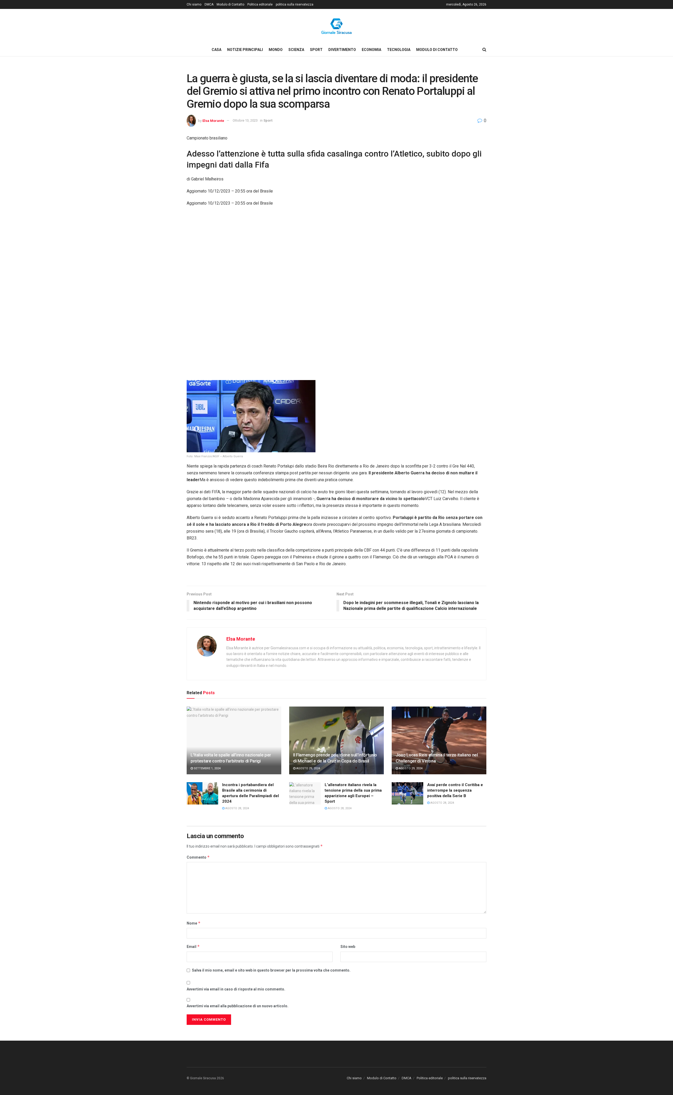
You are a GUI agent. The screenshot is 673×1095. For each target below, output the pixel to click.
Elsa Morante (213, 120)
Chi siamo (194, 4)
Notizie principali (245, 50)
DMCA (209, 4)
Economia (371, 50)
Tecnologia (398, 50)
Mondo (276, 50)
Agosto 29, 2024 (307, 768)
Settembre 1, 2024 (207, 768)
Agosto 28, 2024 (237, 808)
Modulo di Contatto (230, 4)
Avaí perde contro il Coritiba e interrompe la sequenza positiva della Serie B (455, 790)
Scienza (296, 50)
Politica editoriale (260, 4)
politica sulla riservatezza (294, 4)
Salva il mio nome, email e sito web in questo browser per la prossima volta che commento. (271, 970)
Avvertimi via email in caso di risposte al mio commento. (236, 989)
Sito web (347, 946)
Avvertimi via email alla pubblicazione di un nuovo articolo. (237, 1006)
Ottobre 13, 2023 (245, 120)
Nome (194, 923)
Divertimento (342, 50)
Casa (216, 50)
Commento (198, 857)
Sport (316, 50)
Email (193, 946)
